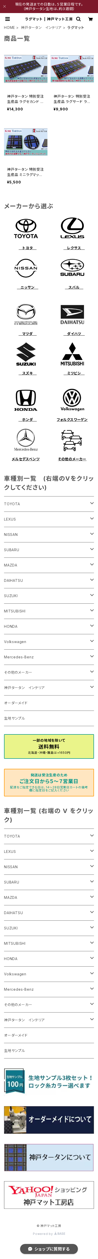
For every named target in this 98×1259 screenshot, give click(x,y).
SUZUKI (11, 596)
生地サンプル (14, 718)
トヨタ (27, 248)
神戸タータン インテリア (41, 27)
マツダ (28, 334)
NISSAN (11, 534)
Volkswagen (15, 642)
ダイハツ (74, 334)
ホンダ (27, 419)
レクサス (74, 248)
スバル (74, 287)
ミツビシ (74, 373)
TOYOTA (12, 504)
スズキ (28, 373)
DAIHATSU (13, 580)
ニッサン (27, 287)
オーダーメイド (16, 703)
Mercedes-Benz (19, 657)
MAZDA (10, 565)
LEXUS (10, 519)
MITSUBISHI (15, 611)
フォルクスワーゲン (72, 419)
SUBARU (11, 550)
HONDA (11, 626)
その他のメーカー (72, 459)
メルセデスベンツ (25, 459)
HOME (9, 27)
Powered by (43, 1234)
